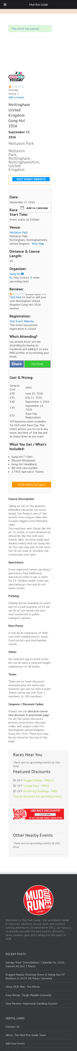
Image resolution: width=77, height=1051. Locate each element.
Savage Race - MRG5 (36, 786)
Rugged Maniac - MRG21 (38, 780)
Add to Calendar (37, 208)
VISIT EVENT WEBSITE (31, 179)
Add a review (16, 97)
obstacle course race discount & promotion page (28, 713)
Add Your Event (15, 1043)
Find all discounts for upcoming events (37, 796)
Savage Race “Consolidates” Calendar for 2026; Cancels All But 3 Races (35, 964)
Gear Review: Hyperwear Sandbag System (31, 1003)
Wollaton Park (18, 232)
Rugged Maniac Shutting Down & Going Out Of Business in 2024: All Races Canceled (35, 976)
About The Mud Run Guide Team (26, 1035)
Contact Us (13, 1026)
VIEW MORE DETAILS (31, 484)
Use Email (37, 364)
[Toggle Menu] (5, 4)
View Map (38, 243)
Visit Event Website (22, 321)
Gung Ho (15, 274)
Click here (15, 297)
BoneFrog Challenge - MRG (40, 791)
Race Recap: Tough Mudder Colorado (28, 995)
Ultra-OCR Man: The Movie (23, 986)
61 (11, 277)
